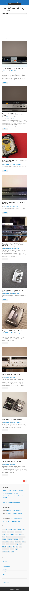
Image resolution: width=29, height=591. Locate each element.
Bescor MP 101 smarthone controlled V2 (15, 513)
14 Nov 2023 (5, 332)
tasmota (4, 546)
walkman (19, 164)
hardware (21, 534)
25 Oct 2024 (5, 70)
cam (8, 531)
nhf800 (21, 539)
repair (13, 71)
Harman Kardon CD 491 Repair (11, 374)
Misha (11, 70)
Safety (7, 0)
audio (4, 71)
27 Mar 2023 (5, 420)
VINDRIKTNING (5, 549)
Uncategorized (6, 582)
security (12, 544)
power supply (17, 541)
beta (6, 248)
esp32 (3, 534)
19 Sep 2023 (5, 376)
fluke (8, 534)
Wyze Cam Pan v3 (5, 551)
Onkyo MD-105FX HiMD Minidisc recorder (11, 502)
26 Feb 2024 (5, 163)
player (12, 541)
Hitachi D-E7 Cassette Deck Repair (12, 69)
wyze (17, 549)
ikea (7, 536)
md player (23, 536)
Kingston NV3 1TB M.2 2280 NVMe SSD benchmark (13, 490)
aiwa (15, 529)
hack (16, 534)
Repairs (4, 577)
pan (3, 541)
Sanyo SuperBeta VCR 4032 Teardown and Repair (13, 244)
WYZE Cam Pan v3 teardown (12, 515)
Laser (14, 536)
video (18, 248)
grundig (12, 534)
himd (3, 536)
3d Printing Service (13, 0)
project (23, 541)
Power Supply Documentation (19, 2)
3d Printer (5, 561)
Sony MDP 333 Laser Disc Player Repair (10, 493)
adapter (10, 529)
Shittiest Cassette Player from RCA (12, 290)
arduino (19, 529)
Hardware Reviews (6, 566)
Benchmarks (5, 563)
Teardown (5, 579)
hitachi (10, 71)
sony (13, 164)
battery (3, 531)
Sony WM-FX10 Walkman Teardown (13, 331)
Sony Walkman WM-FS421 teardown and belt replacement (14, 160)
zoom (12, 551)
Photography (5, 569)
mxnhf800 (16, 539)
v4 (16, 546)
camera (12, 531)
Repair (4, 574)
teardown (16, 71)
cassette (7, 71)
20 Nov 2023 (5, 246)
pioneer (7, 541)
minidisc (4, 539)
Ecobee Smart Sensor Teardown (9, 499)
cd (21, 531)
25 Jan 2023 (5, 462)
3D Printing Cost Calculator (7, 2)
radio (3, 544)
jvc (10, 536)
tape (20, 544)
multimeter (10, 539)
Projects (4, 571)
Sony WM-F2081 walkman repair (12, 419)
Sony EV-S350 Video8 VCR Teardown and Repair (13, 202)
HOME (3, 0)
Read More (5, 82)
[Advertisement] (14, 27)
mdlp (18, 536)
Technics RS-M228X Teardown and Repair (12, 114)
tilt (13, 546)
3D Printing (4, 529)
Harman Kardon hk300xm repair (12, 461)
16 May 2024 (5, 116)
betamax (9, 248)
